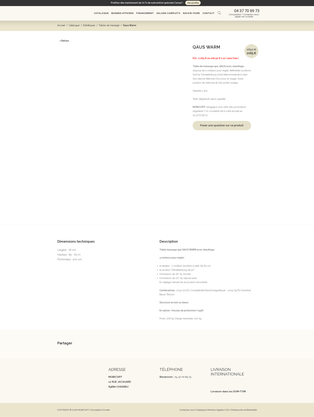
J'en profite (193, 3)
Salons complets (168, 13)
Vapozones (69, 149)
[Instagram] (65, 380)
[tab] (157, 230)
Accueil (61, 25)
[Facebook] (59, 380)
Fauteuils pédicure (72, 107)
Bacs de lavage (68, 58)
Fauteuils (64, 63)
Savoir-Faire (191, 13)
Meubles (64, 87)
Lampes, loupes (71, 164)
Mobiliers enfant (68, 182)
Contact (208, 13)
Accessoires (66, 187)
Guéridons (68, 130)
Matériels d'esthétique (74, 144)
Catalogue (101, 13)
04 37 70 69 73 (182, 376)
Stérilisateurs (69, 159)
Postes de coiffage (69, 68)
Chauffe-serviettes (72, 154)
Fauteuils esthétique (73, 102)
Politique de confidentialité (244, 410)
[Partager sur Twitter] (96, 343)
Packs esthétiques (72, 125)
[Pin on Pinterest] (104, 343)
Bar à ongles (66, 177)
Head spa (65, 54)
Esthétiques (89, 25)
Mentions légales (216, 410)
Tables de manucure (74, 97)
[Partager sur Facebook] (87, 343)
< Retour (64, 40)
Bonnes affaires (122, 13)
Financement (145, 13)
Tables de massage (109, 25)
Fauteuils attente (68, 82)
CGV (227, 410)
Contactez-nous (187, 410)
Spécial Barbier (68, 192)
